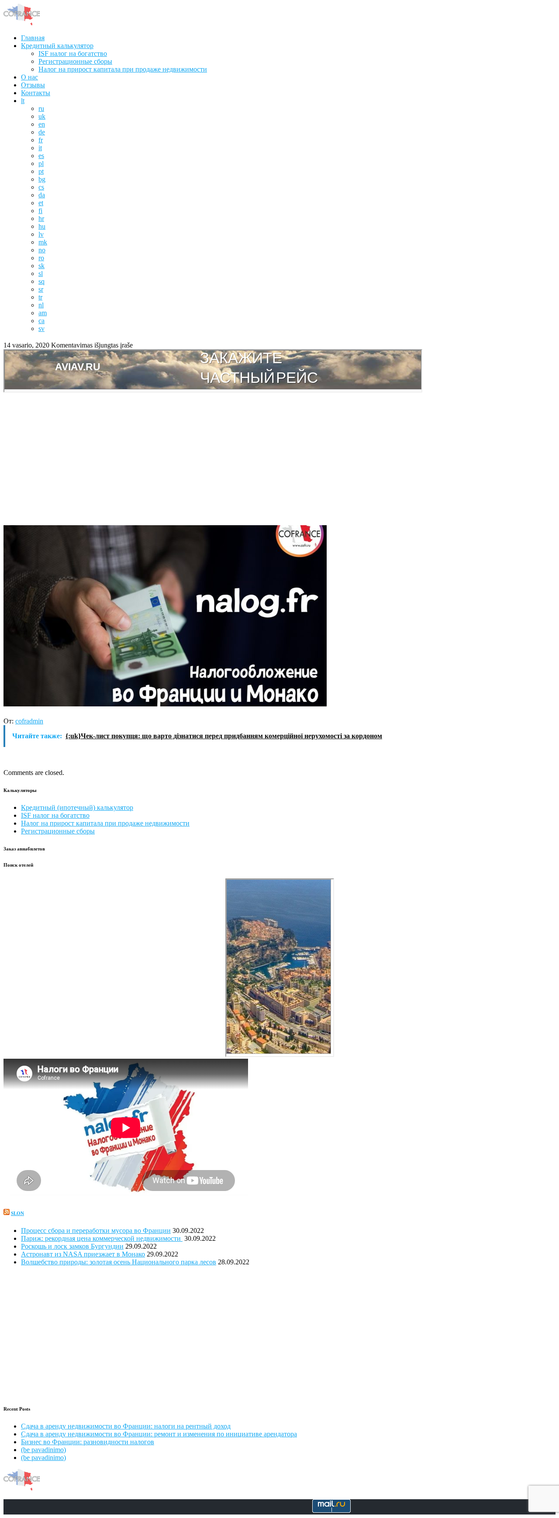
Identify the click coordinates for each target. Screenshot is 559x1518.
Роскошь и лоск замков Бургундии (72, 1246)
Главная (33, 37)
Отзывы (33, 85)
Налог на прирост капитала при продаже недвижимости (122, 69)
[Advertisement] (279, 460)
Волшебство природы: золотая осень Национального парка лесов (118, 1262)
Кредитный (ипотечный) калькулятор (77, 807)
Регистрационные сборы (75, 61)
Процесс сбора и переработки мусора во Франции (96, 1230)
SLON (17, 1213)
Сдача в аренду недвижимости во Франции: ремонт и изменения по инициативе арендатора (159, 1434)
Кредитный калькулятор (57, 45)
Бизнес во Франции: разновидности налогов (87, 1442)
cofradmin (29, 721)
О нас (29, 77)
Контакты (35, 92)
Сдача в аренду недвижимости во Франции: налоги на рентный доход (126, 1426)
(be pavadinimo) (43, 1449)
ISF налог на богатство (72, 53)
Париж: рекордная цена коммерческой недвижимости (102, 1238)
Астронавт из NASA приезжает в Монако (83, 1254)
